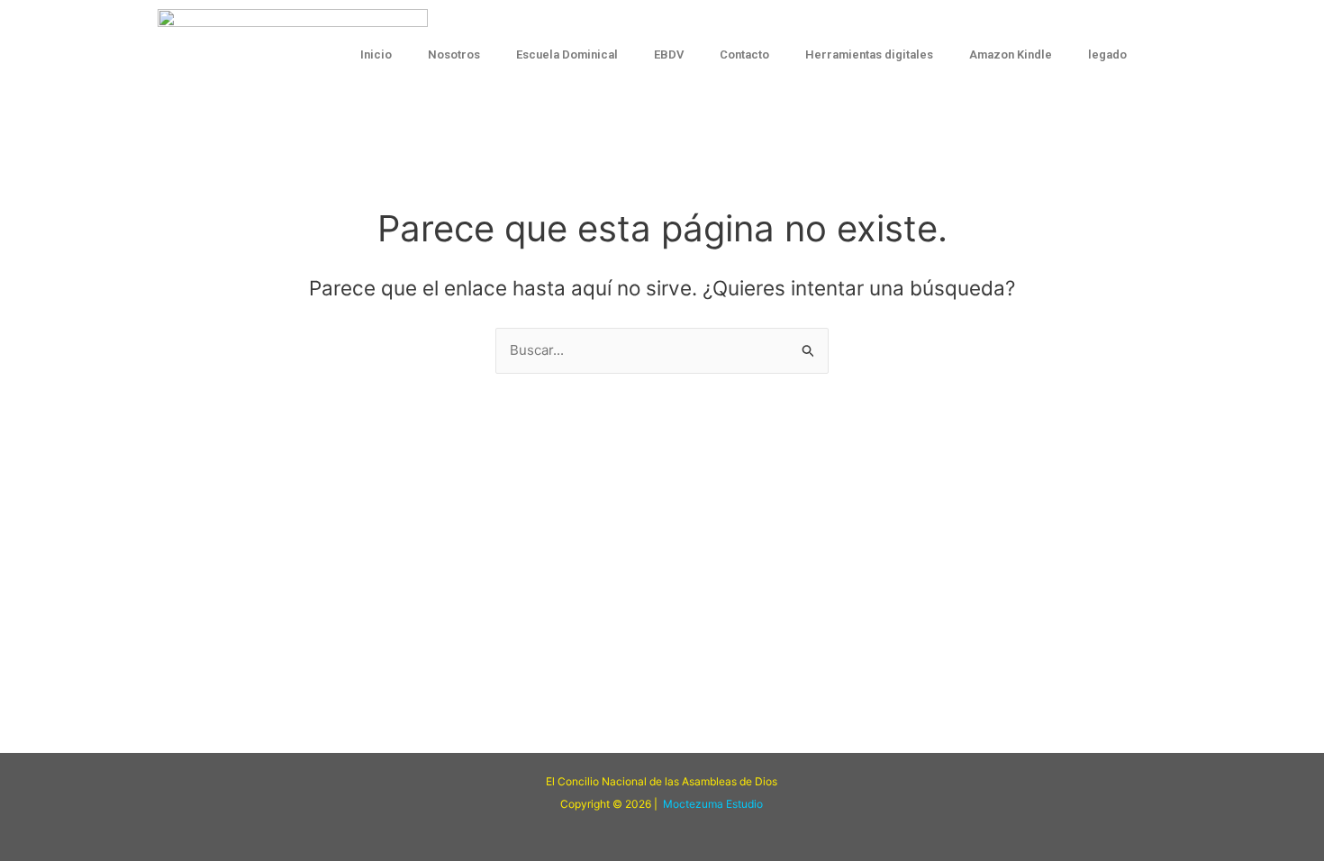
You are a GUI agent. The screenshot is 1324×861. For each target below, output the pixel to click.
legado (1107, 54)
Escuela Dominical (567, 54)
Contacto (744, 54)
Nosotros (454, 54)
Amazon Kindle (1010, 54)
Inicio (376, 54)
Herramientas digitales (869, 54)
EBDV (669, 54)
